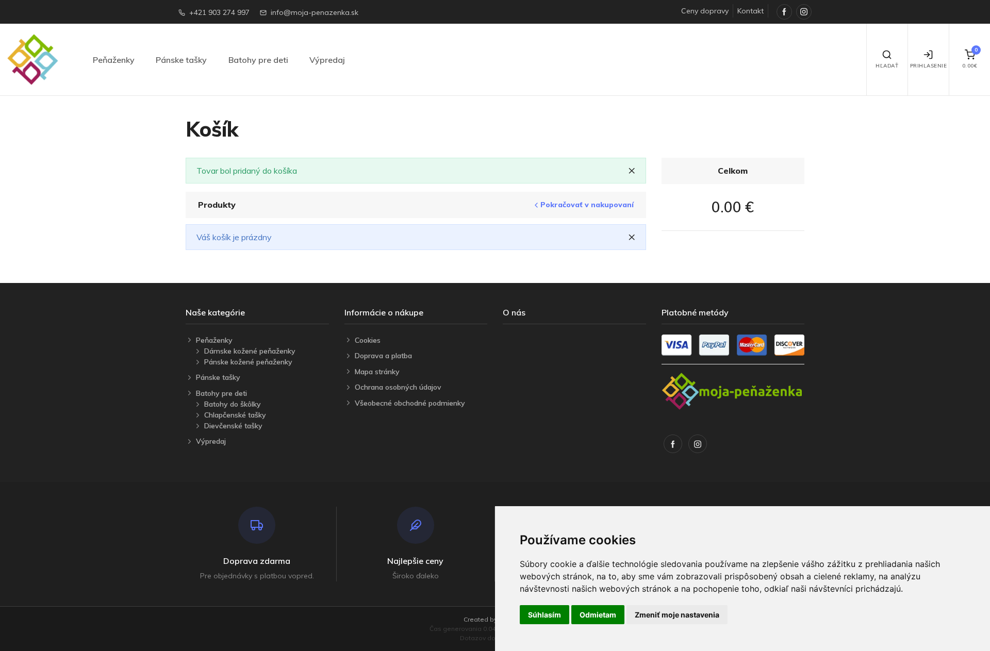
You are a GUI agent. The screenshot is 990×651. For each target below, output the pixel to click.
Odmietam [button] (598, 614)
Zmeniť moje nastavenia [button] (677, 614)
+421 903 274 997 (219, 12)
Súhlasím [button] (544, 614)
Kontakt (750, 10)
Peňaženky (114, 60)
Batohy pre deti (258, 60)
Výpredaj (327, 60)
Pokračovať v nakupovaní (587, 205)
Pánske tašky (181, 60)
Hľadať (887, 65)
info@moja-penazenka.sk (314, 12)
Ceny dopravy (705, 10)
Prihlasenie (928, 65)
